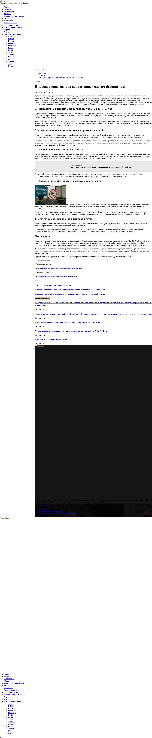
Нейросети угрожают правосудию (51, 339)
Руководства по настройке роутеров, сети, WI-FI (57, 513)
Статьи (7, 32)
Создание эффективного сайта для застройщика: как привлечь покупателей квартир (70, 294)
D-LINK (11, 39)
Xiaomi (11, 61)
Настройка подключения (14, 27)
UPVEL (11, 59)
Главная (7, 7)
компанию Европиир (136, 174)
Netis (10, 48)
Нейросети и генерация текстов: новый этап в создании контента (58, 268)
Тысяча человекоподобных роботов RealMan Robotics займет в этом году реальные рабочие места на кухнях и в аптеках (93, 314)
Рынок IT (7, 18)
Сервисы (7, 30)
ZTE (9, 64)
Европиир (39, 251)
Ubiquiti (11, 57)
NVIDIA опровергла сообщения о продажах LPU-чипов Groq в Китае (67, 322)
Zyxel (10, 66)
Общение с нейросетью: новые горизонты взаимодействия (56, 277)
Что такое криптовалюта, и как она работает (53, 285)
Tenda (10, 52)
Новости (7, 9)
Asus (10, 36)
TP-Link (11, 55)
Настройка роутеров (12, 34)
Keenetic (11, 43)
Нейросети (8, 20)
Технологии (9, 11)
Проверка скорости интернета (50, 511)
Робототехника (10, 23)
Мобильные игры (11, 25)
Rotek (10, 50)
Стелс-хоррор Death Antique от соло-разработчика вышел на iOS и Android (71, 331)
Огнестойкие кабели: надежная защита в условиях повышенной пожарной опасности (70, 290)
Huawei (11, 41)
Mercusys (12, 45)
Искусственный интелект (14, 16)
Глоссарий (43, 509)
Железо (7, 14)
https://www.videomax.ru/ (44, 260)
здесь (142, 104)
